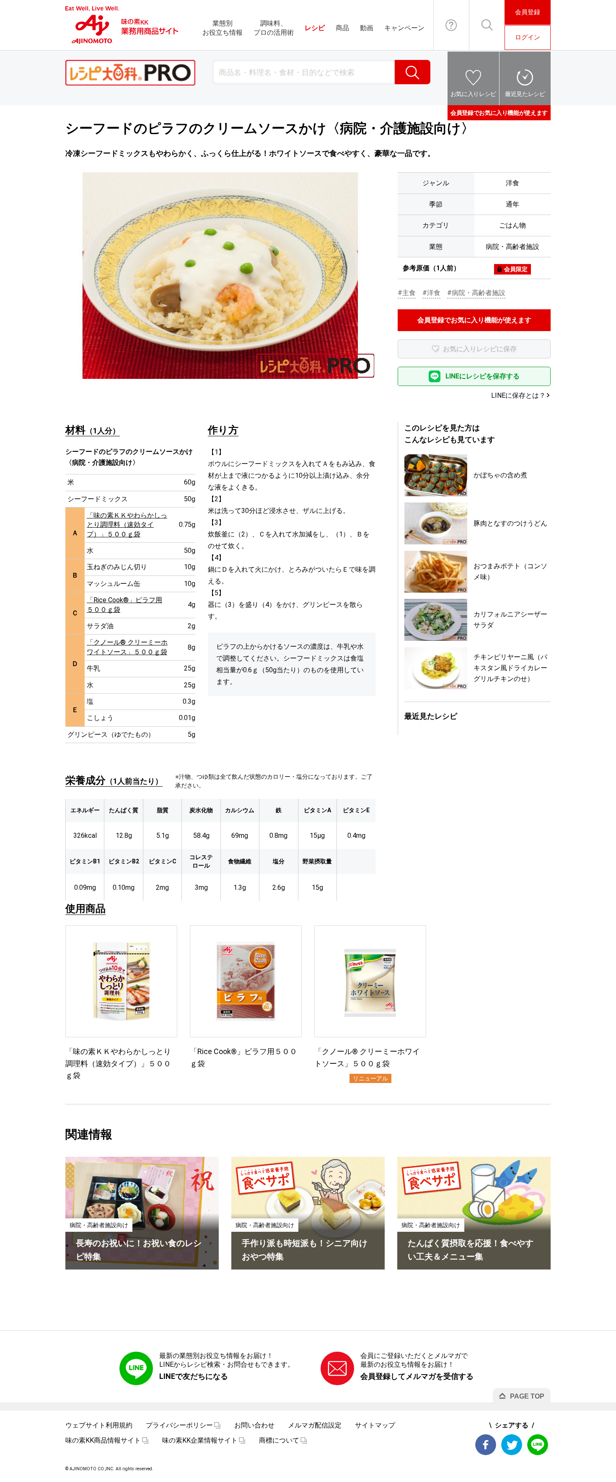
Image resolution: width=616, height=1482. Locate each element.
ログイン (527, 37)
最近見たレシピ (525, 94)
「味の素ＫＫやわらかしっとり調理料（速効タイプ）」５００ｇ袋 (127, 524)
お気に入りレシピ (473, 94)
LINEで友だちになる (193, 1376)
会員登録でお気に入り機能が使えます (499, 112)
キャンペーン (404, 28)
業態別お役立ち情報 (222, 27)
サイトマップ (375, 1425)
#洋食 (431, 293)
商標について (279, 1440)
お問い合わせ (451, 25)
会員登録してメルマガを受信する (417, 1376)
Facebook (485, 1444)
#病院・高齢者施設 (476, 293)
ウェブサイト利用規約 (98, 1425)
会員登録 (527, 12)
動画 (366, 28)
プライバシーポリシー (179, 1425)
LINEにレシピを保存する (482, 376)
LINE (537, 1444)
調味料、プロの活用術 (274, 27)
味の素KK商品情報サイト (103, 1440)
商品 (342, 28)
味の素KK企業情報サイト (200, 1440)
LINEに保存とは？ (518, 395)
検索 (412, 72)
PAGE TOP (527, 1396)
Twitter (511, 1444)
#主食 (407, 293)
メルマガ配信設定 (315, 1425)
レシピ (315, 28)
